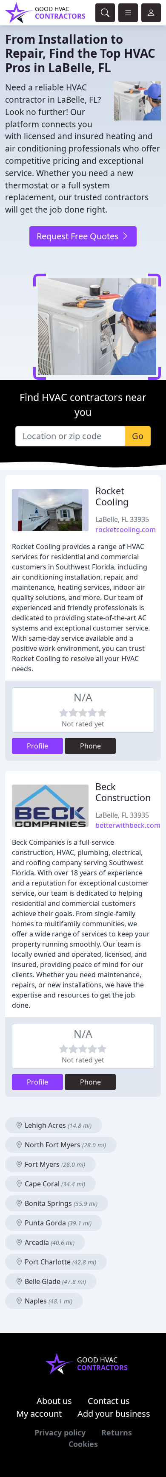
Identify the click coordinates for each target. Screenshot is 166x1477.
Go (137, 436)
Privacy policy (60, 1432)
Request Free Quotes (79, 236)
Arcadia (48, 1242)
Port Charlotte (59, 1262)
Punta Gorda (57, 1223)
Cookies (83, 1444)
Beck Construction (123, 792)
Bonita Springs (60, 1203)
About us (54, 1401)
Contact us (109, 1401)
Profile (37, 746)
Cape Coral (54, 1183)
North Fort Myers (64, 1144)
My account (39, 1413)
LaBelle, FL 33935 (122, 519)
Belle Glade (54, 1281)
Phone (90, 746)
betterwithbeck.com (127, 825)
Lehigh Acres (57, 1125)
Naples (47, 1301)
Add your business (113, 1413)
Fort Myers (54, 1164)
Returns (116, 1432)
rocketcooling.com (125, 529)
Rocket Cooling (112, 496)
